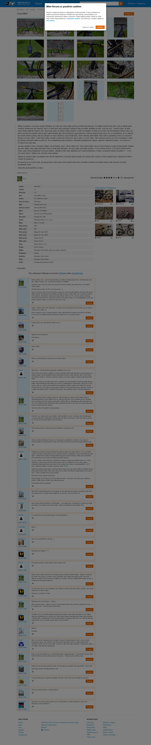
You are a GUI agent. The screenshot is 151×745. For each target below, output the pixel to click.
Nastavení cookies (88, 27)
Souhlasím (100, 27)
